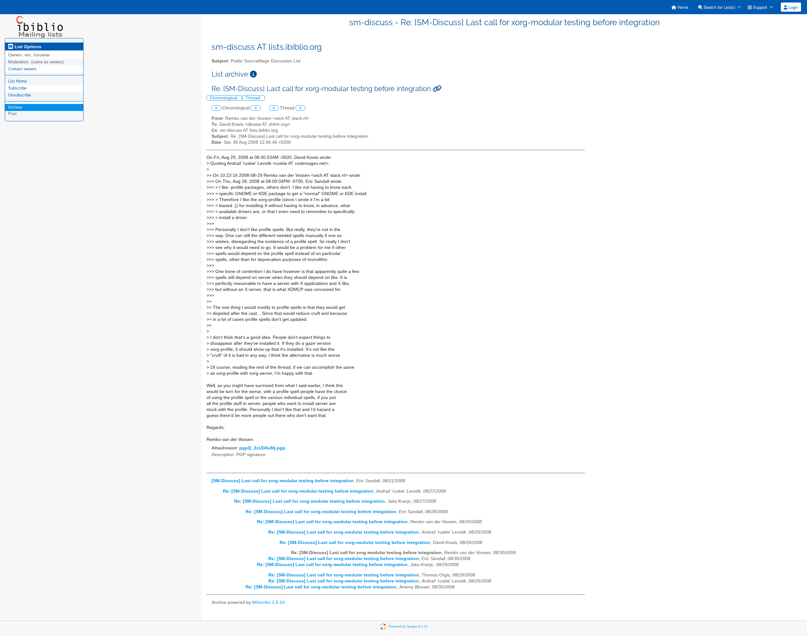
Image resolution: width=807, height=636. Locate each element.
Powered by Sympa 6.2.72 (408, 626)
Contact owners (22, 68)
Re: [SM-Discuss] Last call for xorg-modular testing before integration (298, 491)
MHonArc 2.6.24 (268, 602)
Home (682, 7)
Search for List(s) (718, 7)
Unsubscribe (19, 95)
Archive (15, 107)
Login (792, 7)
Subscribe (17, 88)
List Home (17, 81)
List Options (27, 46)
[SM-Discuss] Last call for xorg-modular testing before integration (283, 480)
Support (759, 7)
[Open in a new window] (253, 74)
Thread (253, 97)
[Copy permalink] (437, 89)
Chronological (224, 97)
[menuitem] (679, 7)
